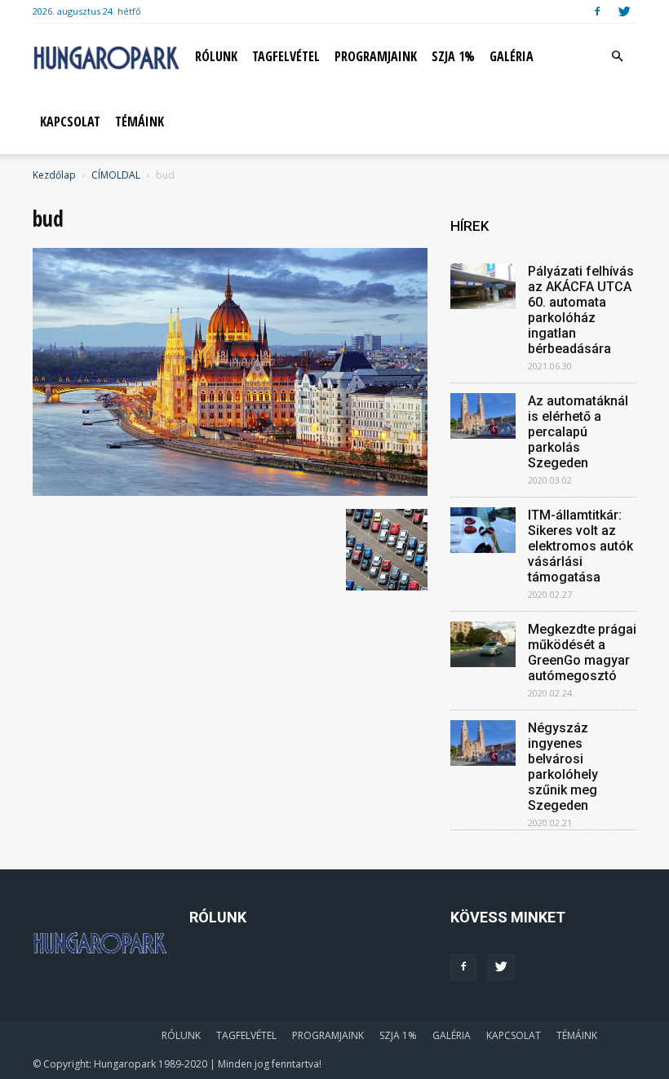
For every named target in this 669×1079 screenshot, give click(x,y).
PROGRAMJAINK (375, 56)
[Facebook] (597, 11)
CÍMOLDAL (115, 175)
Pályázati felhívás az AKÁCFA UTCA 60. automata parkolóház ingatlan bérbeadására (581, 309)
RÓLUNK (216, 56)
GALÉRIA (512, 56)
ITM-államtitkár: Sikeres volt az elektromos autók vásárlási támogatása (580, 546)
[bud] (230, 491)
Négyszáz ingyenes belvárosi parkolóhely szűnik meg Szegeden (563, 766)
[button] (616, 56)
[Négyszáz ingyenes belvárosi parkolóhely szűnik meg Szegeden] (483, 743)
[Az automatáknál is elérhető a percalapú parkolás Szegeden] (483, 416)
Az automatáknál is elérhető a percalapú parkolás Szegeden (578, 432)
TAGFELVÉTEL (286, 56)
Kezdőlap (54, 175)
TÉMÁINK (139, 121)
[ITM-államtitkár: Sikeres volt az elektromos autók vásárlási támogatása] (483, 530)
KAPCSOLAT (70, 121)
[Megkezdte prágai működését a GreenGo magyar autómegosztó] (483, 644)
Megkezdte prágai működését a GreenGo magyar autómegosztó (582, 652)
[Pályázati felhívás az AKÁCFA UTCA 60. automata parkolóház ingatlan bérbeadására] (483, 286)
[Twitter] (624, 11)
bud (48, 218)
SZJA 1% (453, 56)
